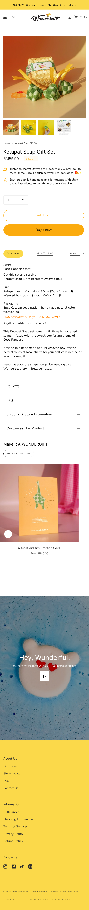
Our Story (10, 766)
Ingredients (76, 253)
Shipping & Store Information (29, 414)
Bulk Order (11, 812)
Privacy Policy (13, 834)
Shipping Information (18, 819)
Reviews (13, 386)
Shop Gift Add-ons (18, 453)
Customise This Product (25, 428)
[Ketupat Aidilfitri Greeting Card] (39, 503)
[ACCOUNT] (69, 17)
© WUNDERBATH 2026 (16, 891)
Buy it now (44, 230)
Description (13, 253)
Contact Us (10, 788)
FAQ (10, 400)
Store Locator (12, 773)
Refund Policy (13, 841)
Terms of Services (15, 826)
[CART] (76, 17)
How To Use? (45, 253)
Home (6, 143)
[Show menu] (6, 17)
